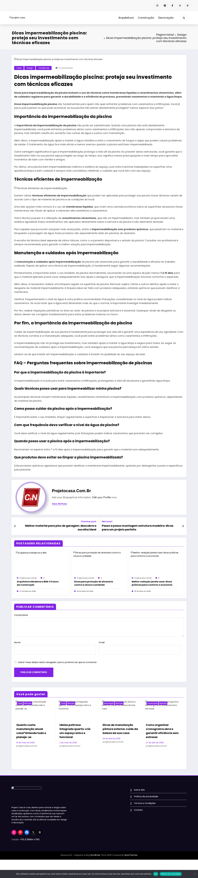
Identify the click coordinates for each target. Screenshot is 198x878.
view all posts (59, 504)
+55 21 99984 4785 (29, 839)
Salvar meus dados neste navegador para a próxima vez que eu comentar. (57, 662)
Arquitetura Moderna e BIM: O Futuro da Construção (38, 583)
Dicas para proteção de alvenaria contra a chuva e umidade (93, 583)
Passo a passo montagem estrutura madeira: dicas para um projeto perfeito (137, 527)
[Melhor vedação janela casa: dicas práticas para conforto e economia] (156, 554)
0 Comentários (66, 68)
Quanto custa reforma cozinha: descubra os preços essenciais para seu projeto (161, 747)
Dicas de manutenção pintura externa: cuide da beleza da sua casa (75, 729)
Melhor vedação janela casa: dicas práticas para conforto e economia (152, 583)
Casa (19, 68)
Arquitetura (126, 18)
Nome (17, 642)
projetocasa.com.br (71, 490)
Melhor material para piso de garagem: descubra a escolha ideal (60, 527)
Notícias (26, 703)
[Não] (194, 874)
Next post (107, 521)
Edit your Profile (101, 497)
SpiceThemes (130, 855)
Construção (146, 18)
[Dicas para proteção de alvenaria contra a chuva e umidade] (99, 554)
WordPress (95, 855)
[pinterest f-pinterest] (165, 5)
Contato (138, 810)
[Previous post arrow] (15, 526)
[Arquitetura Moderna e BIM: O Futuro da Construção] (31, 552)
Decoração (166, 18)
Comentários (21, 615)
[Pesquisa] (184, 18)
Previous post (88, 521)
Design (30, 68)
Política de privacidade (146, 796)
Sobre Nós (139, 789)
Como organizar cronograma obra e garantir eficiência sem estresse (117, 731)
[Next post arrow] (183, 526)
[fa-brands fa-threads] (187, 5)
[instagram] (157, 5)
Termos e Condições (145, 803)
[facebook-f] (172, 5)
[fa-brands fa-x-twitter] (180, 5)
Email (102, 642)
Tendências (43, 68)
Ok (155, 874)
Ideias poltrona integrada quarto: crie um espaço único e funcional (30, 731)
